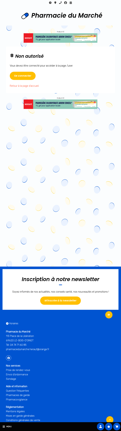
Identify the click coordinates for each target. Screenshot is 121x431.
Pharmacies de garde (18, 395)
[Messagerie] (108, 314)
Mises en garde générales (20, 415)
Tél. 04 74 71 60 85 (16, 344)
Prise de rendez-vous (18, 370)
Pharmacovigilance (16, 399)
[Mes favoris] (108, 426)
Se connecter (22, 76)
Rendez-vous (70, 2)
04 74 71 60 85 (60, 2)
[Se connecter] (100, 426)
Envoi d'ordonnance (17, 374)
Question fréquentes (17, 390)
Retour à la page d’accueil (24, 85)
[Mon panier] (116, 426)
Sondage (11, 378)
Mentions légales (15, 411)
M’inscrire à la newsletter (60, 300)
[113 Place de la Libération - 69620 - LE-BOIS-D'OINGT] (55, 2)
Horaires (50, 2)
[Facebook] (65, 2)
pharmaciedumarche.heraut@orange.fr (27, 349)
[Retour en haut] (109, 419)
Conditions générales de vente (23, 420)
